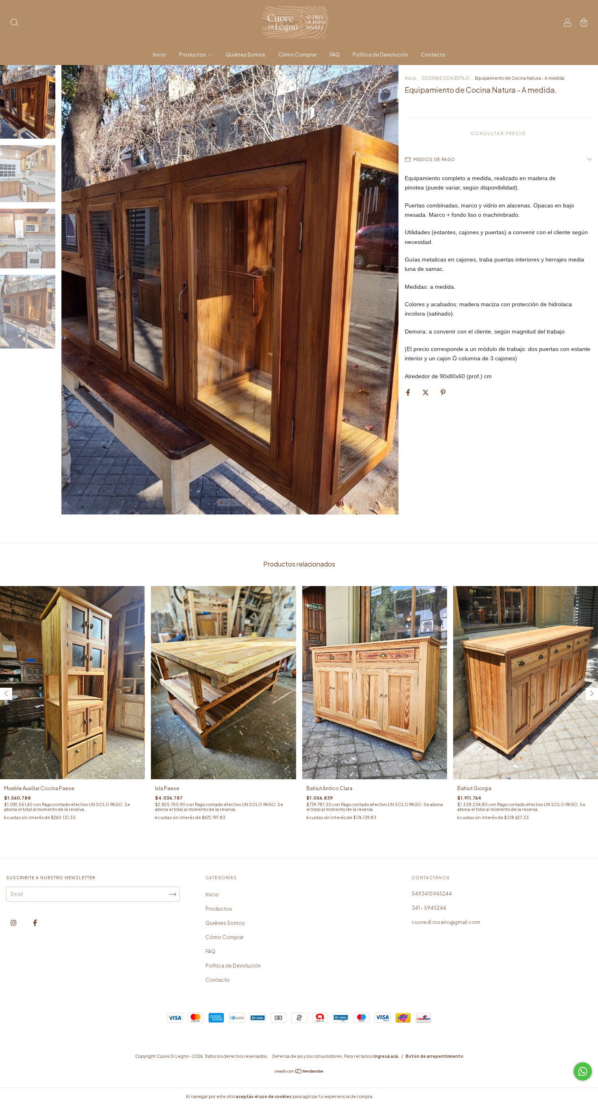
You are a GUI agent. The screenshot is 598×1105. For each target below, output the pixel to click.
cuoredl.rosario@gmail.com (446, 922)
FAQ (335, 55)
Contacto (433, 55)
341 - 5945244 (429, 908)
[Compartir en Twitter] (426, 392)
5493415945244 (432, 894)
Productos (193, 55)
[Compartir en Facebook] (408, 392)
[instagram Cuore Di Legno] (14, 923)
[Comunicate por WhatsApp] (583, 1071)
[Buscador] (14, 23)
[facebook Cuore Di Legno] (35, 923)
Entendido (396, 1096)
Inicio (159, 55)
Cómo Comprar (297, 55)
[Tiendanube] (299, 1072)
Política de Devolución (380, 55)
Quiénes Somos (245, 55)
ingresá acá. (386, 1056)
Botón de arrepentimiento (434, 1056)
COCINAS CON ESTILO (445, 78)
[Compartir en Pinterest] (443, 392)
